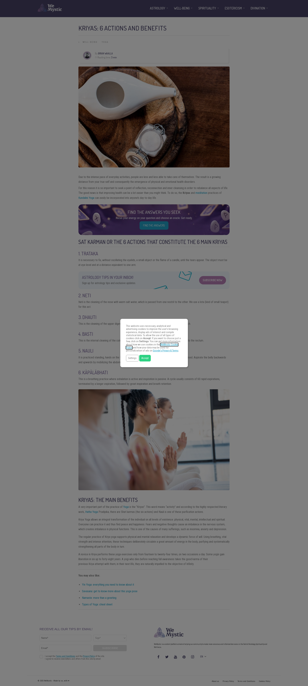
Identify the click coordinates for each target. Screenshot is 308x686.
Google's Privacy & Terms (165, 350)
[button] (132, 358)
